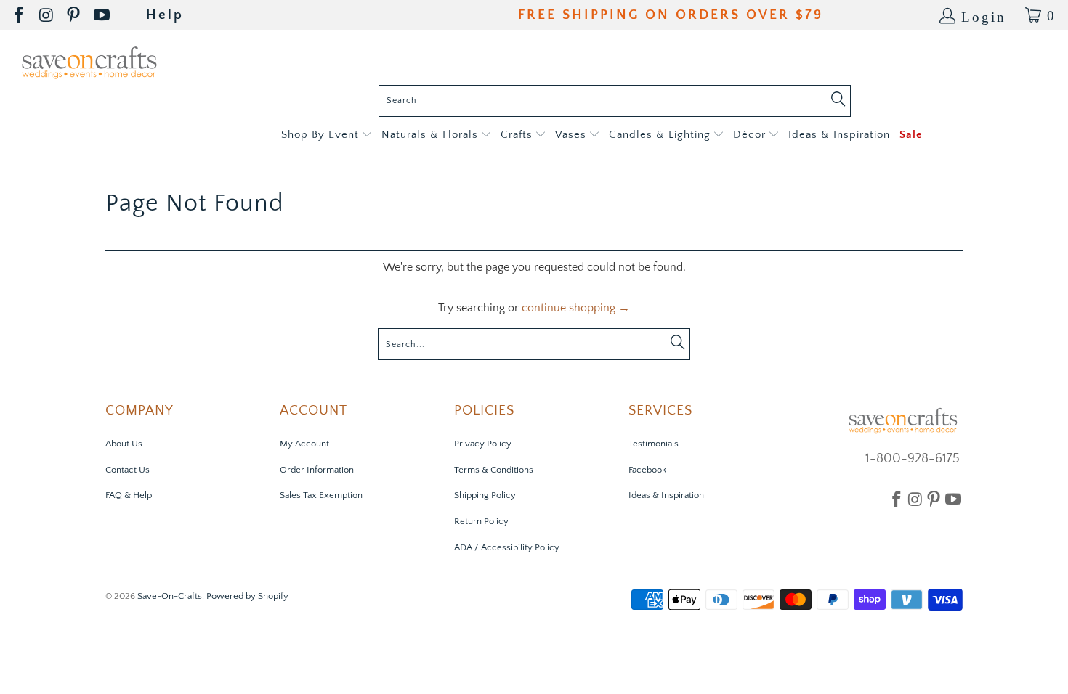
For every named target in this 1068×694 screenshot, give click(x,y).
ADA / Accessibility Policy (506, 547)
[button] (326, 135)
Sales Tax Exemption (321, 495)
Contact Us (127, 470)
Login (983, 16)
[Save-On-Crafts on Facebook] (20, 16)
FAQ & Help (128, 495)
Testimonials (653, 443)
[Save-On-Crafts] (89, 61)
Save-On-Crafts (169, 596)
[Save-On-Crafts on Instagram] (47, 16)
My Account (304, 443)
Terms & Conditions (493, 470)
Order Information (317, 470)
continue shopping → (576, 307)
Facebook (647, 470)
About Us (123, 443)
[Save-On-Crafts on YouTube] (103, 16)
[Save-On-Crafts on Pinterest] (74, 16)
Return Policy (481, 521)
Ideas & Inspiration (666, 495)
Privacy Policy (482, 443)
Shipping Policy (485, 495)
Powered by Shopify (247, 596)
